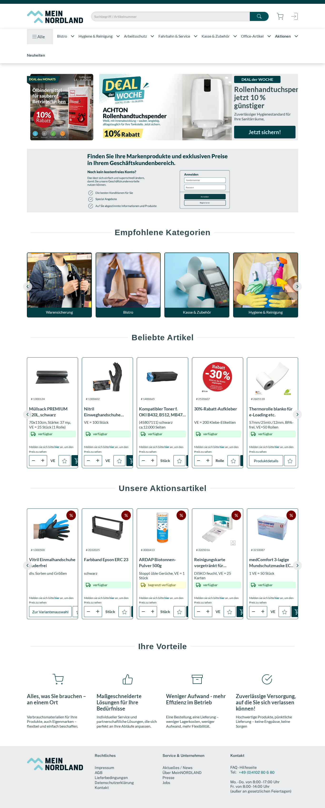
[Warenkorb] (77, 460)
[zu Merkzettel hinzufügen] (64, 460)
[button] (297, 286)
